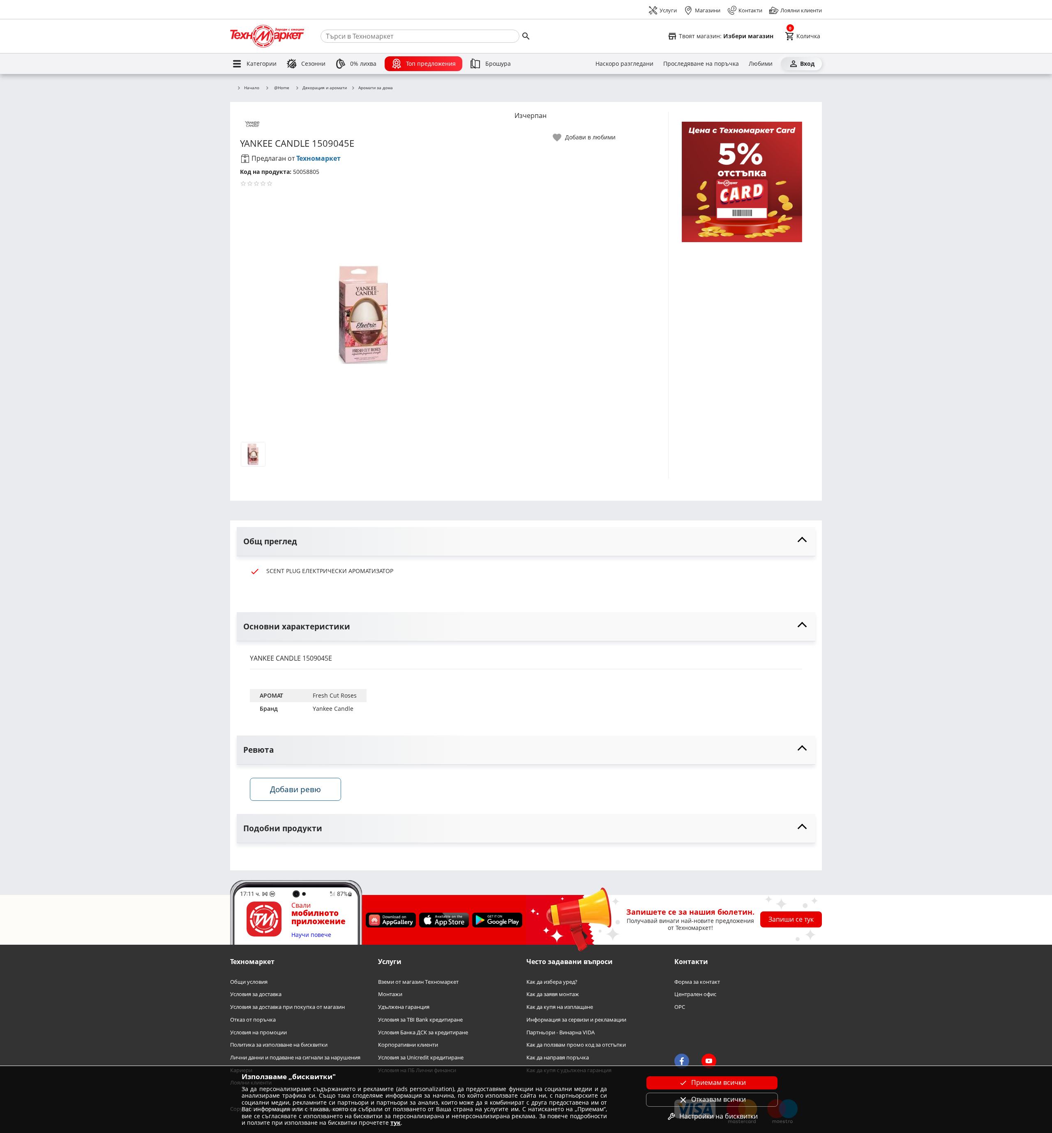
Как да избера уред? (551, 982)
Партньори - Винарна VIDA (560, 1032)
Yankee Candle (333, 708)
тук (395, 1122)
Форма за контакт (697, 982)
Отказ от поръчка (253, 1020)
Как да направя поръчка (557, 1057)
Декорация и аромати (324, 88)
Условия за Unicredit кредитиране (421, 1057)
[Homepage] (267, 36)
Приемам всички (718, 1082)
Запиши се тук (791, 919)
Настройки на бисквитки (718, 1116)
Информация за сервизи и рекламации (576, 1020)
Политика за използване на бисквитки (279, 1045)
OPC (679, 1007)
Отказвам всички (718, 1099)
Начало (251, 88)
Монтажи (390, 995)
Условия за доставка (255, 995)
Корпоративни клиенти (408, 1045)
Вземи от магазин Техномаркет (418, 982)
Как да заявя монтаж (552, 995)
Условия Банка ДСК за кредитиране (423, 1032)
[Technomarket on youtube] (708, 1061)
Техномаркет (318, 158)
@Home (281, 87)
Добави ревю (295, 789)
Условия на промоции (258, 1032)
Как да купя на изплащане (559, 1007)
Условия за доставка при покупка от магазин (287, 1007)
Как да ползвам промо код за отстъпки (576, 1045)
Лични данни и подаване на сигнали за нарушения (295, 1057)
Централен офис (695, 995)
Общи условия (249, 982)
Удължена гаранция (403, 1007)
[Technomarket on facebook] (681, 1061)
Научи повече (311, 935)
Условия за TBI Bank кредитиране (420, 1020)
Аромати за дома (375, 88)
